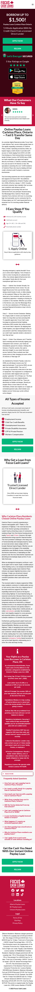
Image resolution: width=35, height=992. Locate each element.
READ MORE (9, 774)
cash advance (10, 611)
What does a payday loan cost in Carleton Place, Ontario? (16, 800)
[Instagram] (13, 894)
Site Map (17, 920)
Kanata (8, 535)
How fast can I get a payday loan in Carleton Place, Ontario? (17, 784)
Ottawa (16, 535)
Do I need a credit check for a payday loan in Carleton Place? (18, 789)
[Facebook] (13, 890)
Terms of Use (17, 918)
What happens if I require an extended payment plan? (14, 822)
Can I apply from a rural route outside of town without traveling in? (18, 838)
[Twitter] (17, 890)
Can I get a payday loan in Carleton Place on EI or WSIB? (17, 811)
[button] (32, 4)
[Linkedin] (17, 894)
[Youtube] (22, 890)
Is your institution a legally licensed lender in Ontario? (17, 816)
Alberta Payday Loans (17, 904)
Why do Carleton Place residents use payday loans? (18, 833)
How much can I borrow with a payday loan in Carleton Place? (18, 795)
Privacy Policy (17, 923)
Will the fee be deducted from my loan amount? (16, 806)
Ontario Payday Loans (17, 910)
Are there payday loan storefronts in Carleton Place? (18, 827)
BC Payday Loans (16, 907)
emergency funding (15, 638)
